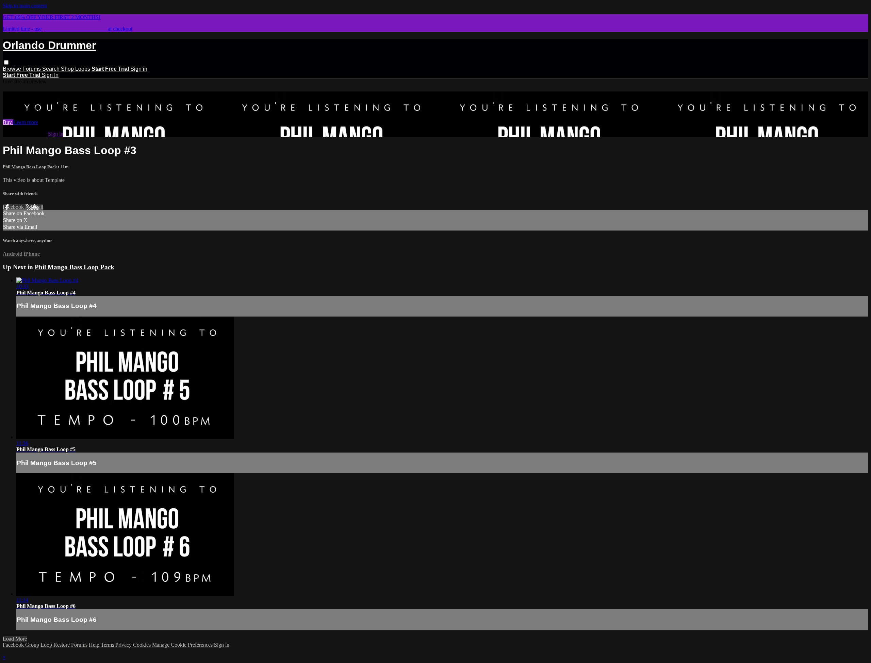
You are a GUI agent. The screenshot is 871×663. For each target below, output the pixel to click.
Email (37, 207)
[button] (6, 62)
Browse (12, 69)
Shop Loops (75, 69)
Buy (8, 122)
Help (95, 645)
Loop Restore (55, 645)
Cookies (142, 645)
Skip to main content (25, 5)
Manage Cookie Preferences (183, 645)
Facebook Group (21, 645)
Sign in (138, 69)
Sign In (50, 75)
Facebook (14, 207)
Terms (108, 645)
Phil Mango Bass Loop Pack (30, 166)
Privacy (124, 645)
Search (51, 69)
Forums (32, 69)
